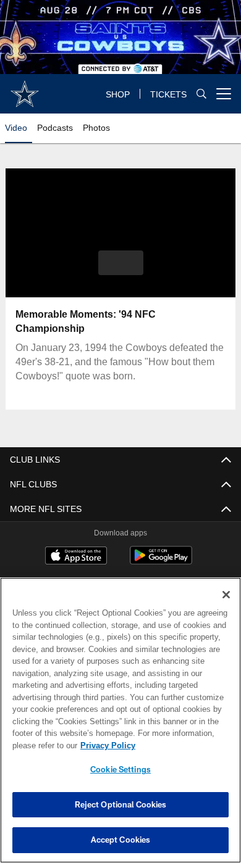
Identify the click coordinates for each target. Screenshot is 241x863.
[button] (120, 262)
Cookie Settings (120, 769)
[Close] (226, 594)
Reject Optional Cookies (121, 804)
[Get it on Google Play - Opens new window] (161, 562)
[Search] (201, 94)
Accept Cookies (121, 839)
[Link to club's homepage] (25, 89)
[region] (120, 720)
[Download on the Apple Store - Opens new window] (76, 557)
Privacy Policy (105, 745)
